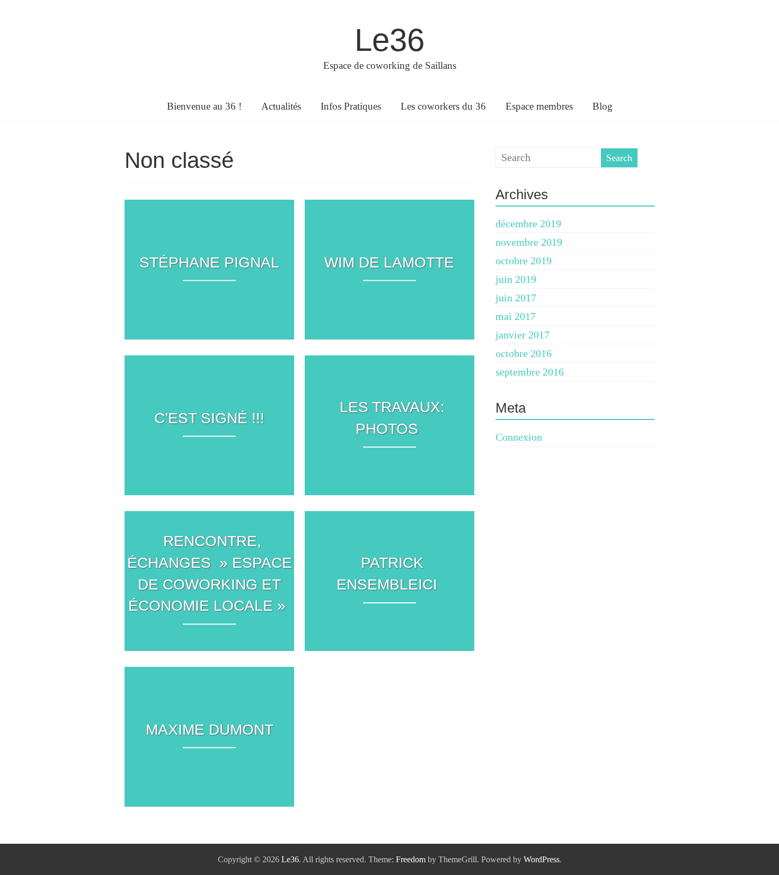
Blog (602, 106)
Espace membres (539, 106)
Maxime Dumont (209, 729)
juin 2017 (515, 297)
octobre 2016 (523, 353)
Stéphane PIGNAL (209, 262)
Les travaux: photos (392, 418)
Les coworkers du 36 (443, 106)
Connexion (518, 437)
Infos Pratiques (351, 106)
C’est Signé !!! (209, 418)
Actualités (281, 106)
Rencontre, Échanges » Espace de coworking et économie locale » (209, 573)
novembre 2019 (528, 242)
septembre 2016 (529, 372)
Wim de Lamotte (389, 262)
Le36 (389, 40)
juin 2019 (515, 279)
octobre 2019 (523, 260)
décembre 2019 (528, 223)
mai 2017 (515, 316)
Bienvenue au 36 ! (204, 106)
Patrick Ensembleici (387, 574)
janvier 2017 (522, 335)
